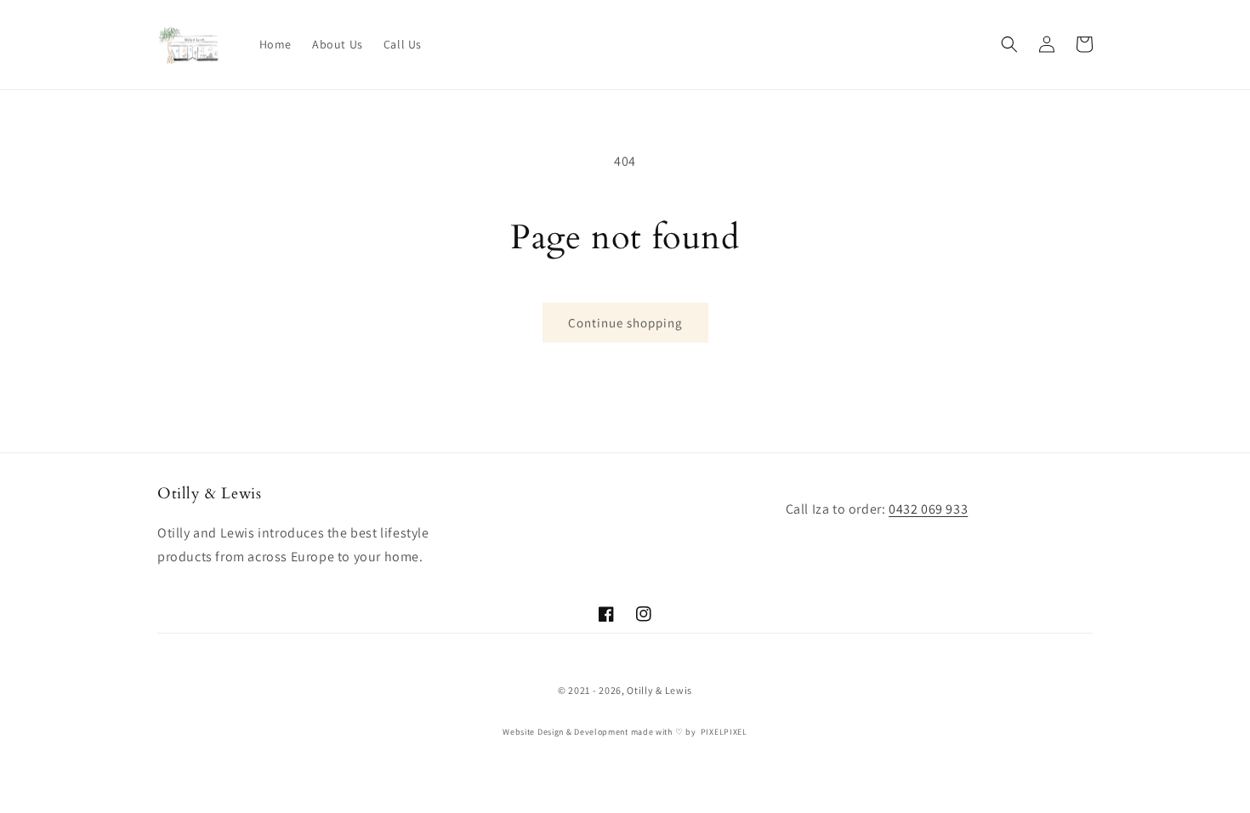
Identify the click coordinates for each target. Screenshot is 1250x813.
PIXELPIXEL (724, 731)
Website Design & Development (565, 731)
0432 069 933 (928, 509)
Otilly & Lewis (659, 690)
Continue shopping (625, 323)
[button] (1009, 44)
